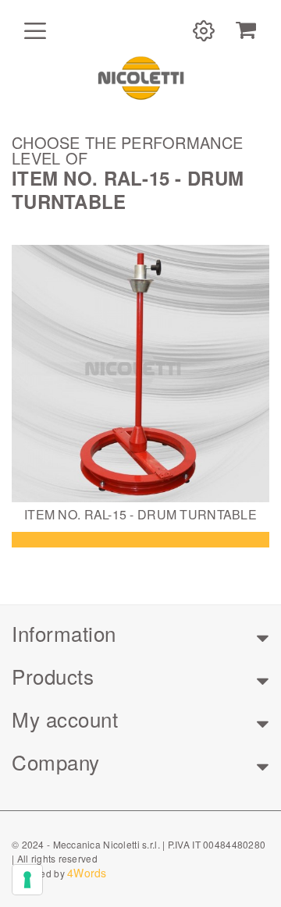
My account (65, 718)
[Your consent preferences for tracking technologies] (27, 880)
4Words (87, 872)
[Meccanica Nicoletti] (140, 77)
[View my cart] (246, 30)
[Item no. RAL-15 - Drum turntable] (140, 373)
